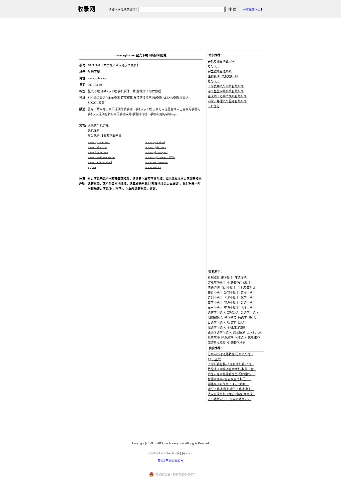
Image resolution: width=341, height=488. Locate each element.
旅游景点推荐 (217, 342)
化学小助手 (248, 297)
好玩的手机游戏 (98, 125)
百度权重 (127, 98)
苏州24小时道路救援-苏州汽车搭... (230, 354)
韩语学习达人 (247, 317)
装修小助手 (248, 292)
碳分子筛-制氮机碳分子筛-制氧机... (231, 389)
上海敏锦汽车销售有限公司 (226, 86)
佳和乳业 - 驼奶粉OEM (223, 76)
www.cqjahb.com (155, 147)
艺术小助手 (231, 297)
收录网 (86, 9)
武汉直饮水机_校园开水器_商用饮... (231, 394)
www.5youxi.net (155, 142)
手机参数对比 (247, 287)
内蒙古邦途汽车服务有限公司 (227, 101)
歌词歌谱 (230, 317)
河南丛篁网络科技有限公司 (226, 91)
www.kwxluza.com (156, 162)
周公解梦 (239, 332)
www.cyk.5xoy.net (156, 152)
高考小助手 (215, 307)
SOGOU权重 (96, 103)
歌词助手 (227, 277)
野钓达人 (233, 312)
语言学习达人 (217, 312)
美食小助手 (215, 292)
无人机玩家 (254, 332)
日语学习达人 (217, 322)
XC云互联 (214, 359)
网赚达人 (241, 337)
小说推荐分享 (236, 342)
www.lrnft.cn (153, 167)
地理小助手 (248, 307)
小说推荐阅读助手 (239, 282)
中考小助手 (231, 307)
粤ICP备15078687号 (170, 461)
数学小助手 (215, 302)
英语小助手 (248, 302)
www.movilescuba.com (101, 157)
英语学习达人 (250, 312)
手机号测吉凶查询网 (221, 61)
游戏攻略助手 (217, 282)
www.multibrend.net (100, 162)
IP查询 (184, 98)
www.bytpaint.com (99, 142)
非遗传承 (241, 277)
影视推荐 (214, 277)
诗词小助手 (215, 297)
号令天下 (214, 66)
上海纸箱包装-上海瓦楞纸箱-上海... (231, 364)
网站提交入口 (252, 9)
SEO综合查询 (97, 98)
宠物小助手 (231, 292)
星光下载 (94, 72)
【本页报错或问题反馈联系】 (120, 65)
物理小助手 (231, 302)
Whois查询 (113, 98)
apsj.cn (92, 167)
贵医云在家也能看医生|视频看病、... (231, 374)
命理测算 (227, 337)
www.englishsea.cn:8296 (160, 157)
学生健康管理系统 (220, 71)
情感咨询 (214, 287)
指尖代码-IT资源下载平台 (104, 135)
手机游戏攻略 (236, 327)
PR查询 (157, 98)
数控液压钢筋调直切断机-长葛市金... (232, 369)
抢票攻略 (214, 337)
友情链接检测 (143, 98)
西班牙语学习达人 (220, 332)
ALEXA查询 (171, 98)
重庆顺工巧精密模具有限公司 (227, 96)
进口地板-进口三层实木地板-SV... (229, 399)
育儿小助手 (228, 287)
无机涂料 (94, 130)
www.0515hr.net (97, 147)
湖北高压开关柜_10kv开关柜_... (228, 384)
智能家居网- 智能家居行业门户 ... (229, 379)
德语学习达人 (236, 322)
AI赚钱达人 (215, 317)
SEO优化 (213, 106)
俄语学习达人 (217, 327)
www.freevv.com (98, 152)
